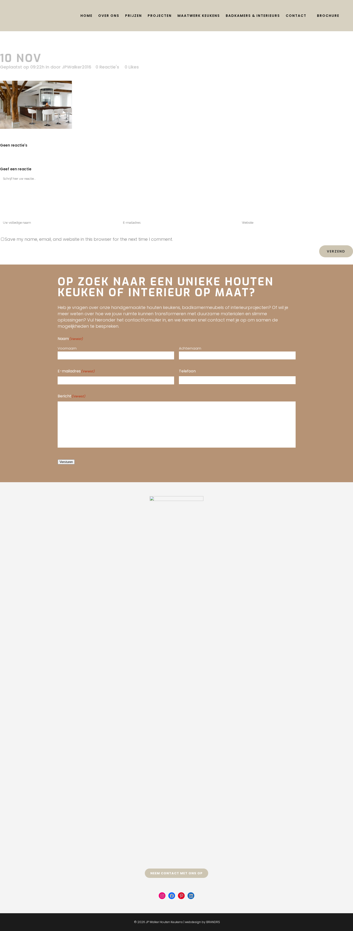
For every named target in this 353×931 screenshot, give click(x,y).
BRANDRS (213, 922)
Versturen (66, 462)
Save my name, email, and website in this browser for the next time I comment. (89, 239)
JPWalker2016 (76, 67)
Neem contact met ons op (176, 873)
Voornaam (67, 348)
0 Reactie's (107, 67)
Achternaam (190, 348)
